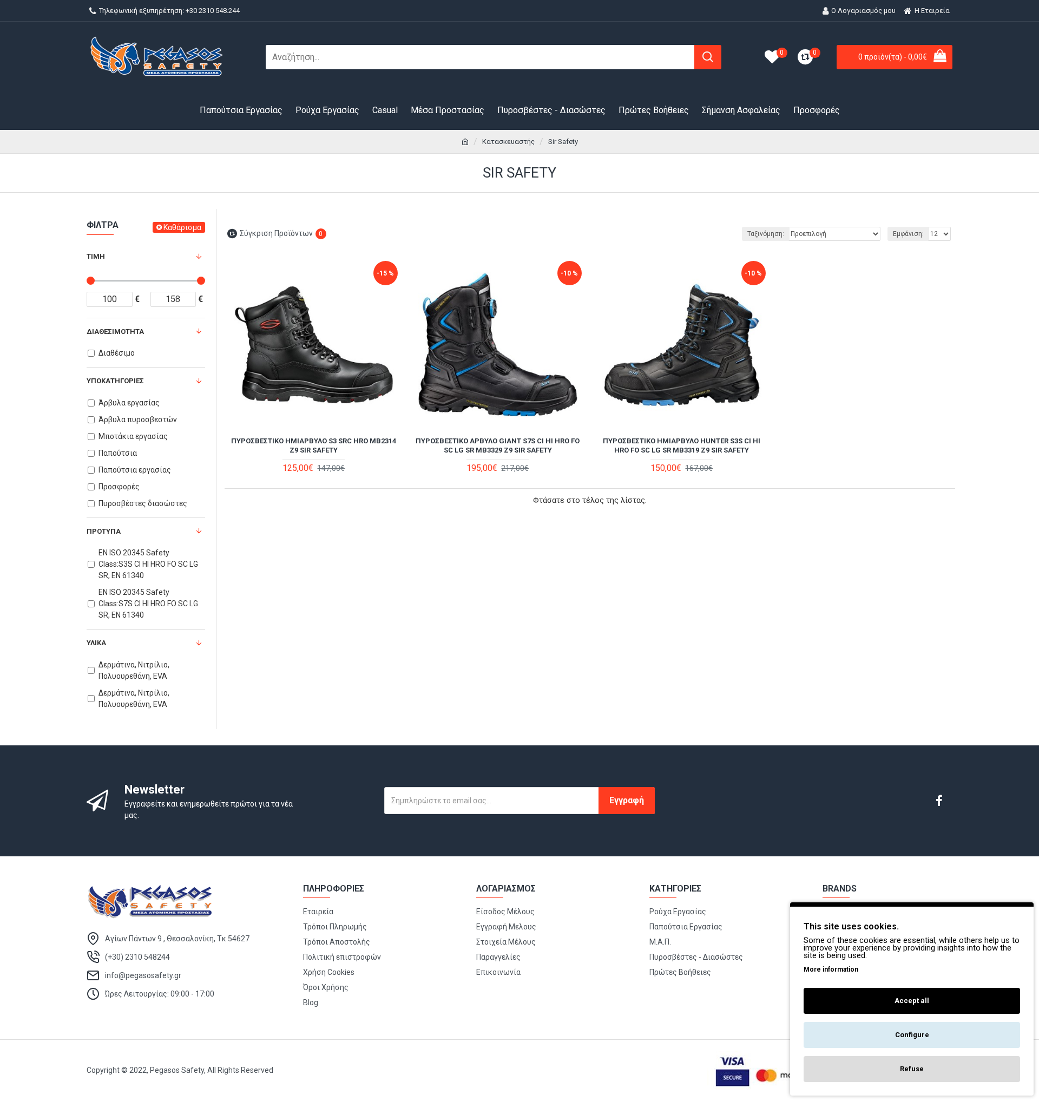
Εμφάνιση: (908, 234)
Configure (912, 1035)
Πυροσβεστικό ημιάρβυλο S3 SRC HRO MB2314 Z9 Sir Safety (313, 445)
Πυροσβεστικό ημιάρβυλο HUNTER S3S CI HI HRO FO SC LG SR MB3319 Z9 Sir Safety (681, 445)
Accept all (912, 1001)
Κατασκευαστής (508, 141)
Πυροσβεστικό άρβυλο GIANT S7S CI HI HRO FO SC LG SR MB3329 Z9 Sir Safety (498, 445)
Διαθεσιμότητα (115, 331)
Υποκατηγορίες (115, 381)
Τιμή (96, 256)
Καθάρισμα (182, 227)
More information (831, 969)
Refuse (912, 1069)
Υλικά (96, 643)
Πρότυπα (104, 531)
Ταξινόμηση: (765, 234)
